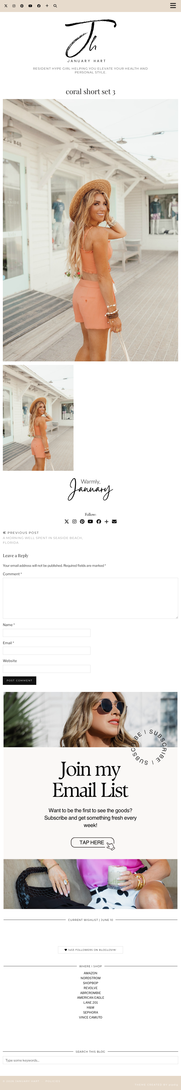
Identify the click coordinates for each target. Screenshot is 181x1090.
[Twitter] (6, 6)
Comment (12, 574)
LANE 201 (90, 1002)
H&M (90, 1007)
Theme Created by (156, 1084)
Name (9, 625)
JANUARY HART (27, 1081)
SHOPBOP (90, 983)
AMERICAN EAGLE (90, 997)
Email (8, 643)
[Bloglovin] (47, 6)
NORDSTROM (91, 978)
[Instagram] (14, 6)
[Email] (114, 521)
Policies (52, 1081)
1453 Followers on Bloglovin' (91, 949)
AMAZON (90, 973)
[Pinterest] (22, 6)
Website (10, 661)
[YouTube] (31, 6)
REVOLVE (91, 988)
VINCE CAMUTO (90, 1017)
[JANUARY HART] (90, 32)
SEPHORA (90, 1012)
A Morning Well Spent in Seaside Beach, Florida (43, 537)
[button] (174, 6)
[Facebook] (39, 6)
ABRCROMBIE (90, 993)
